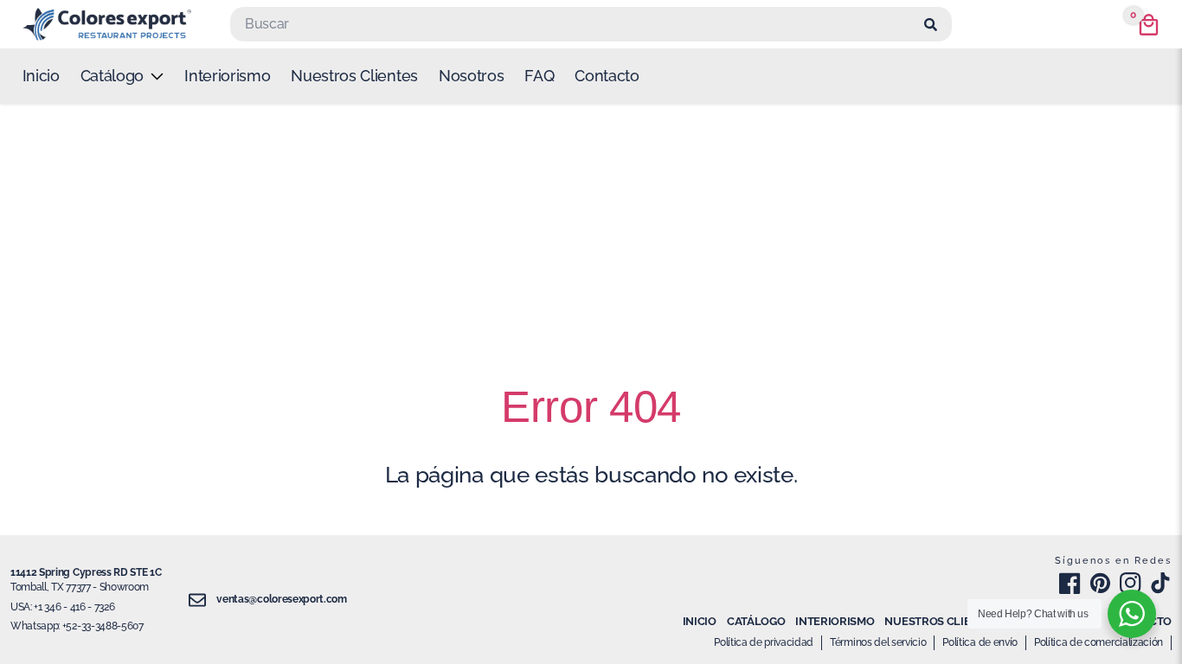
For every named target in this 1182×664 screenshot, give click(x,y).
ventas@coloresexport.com (281, 599)
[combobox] (574, 24)
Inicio (41, 76)
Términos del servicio (878, 642)
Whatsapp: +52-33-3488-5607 (77, 626)
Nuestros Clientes (354, 76)
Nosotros (471, 76)
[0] (1149, 24)
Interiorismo (227, 76)
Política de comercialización (1098, 642)
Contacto (607, 76)
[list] (122, 76)
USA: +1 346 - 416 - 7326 (62, 607)
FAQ (539, 76)
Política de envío (980, 642)
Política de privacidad (763, 642)
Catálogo (756, 621)
